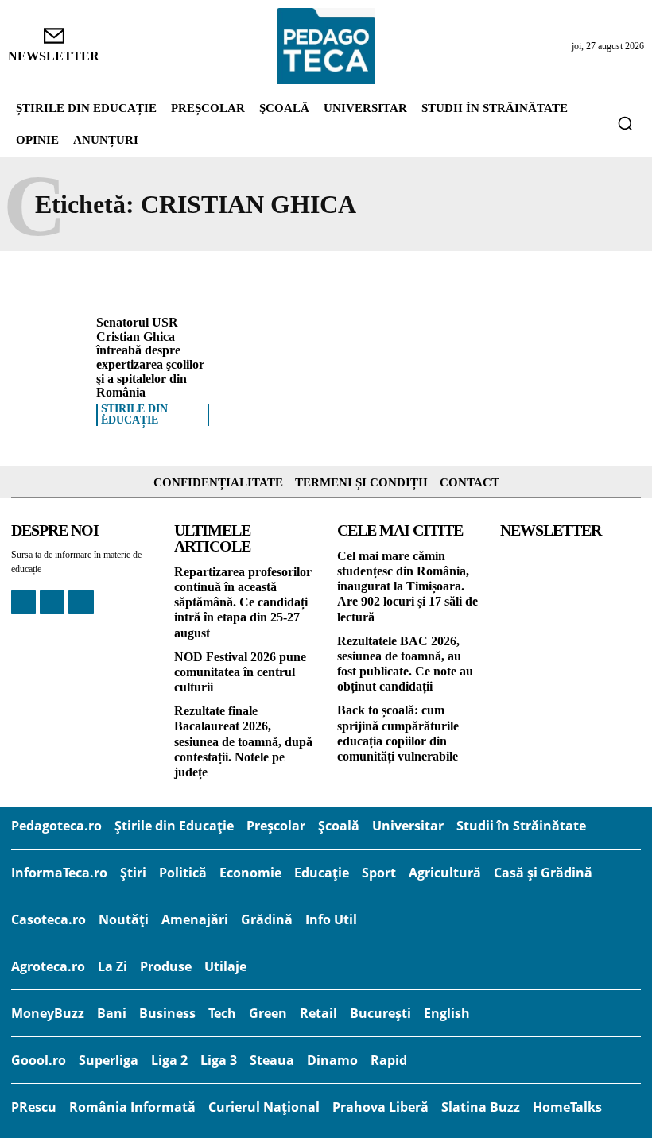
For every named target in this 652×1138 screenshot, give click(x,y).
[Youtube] (80, 602)
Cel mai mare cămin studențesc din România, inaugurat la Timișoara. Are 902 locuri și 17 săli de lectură (407, 586)
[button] (625, 123)
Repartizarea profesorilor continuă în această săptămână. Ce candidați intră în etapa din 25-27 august (243, 602)
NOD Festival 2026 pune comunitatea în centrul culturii (240, 672)
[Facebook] (23, 602)
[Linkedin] (52, 602)
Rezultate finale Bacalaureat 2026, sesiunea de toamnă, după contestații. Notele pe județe (243, 741)
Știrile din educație (134, 415)
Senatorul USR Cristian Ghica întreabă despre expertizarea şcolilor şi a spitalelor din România (150, 357)
